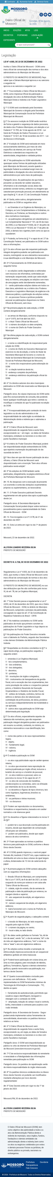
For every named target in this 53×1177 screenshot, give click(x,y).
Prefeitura (30, 1162)
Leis (36, 30)
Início (6, 30)
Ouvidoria (44, 1162)
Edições (17, 30)
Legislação (37, 35)
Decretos (8, 35)
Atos (27, 30)
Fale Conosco (32, 1168)
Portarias (22, 35)
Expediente (9, 40)
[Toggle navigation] (50, 9)
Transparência (32, 1165)
